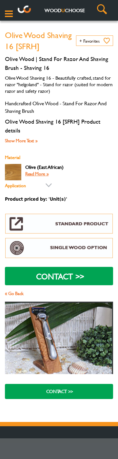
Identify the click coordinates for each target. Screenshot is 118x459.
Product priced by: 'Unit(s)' (36, 199)
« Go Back (14, 293)
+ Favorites (89, 40)
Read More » (37, 173)
